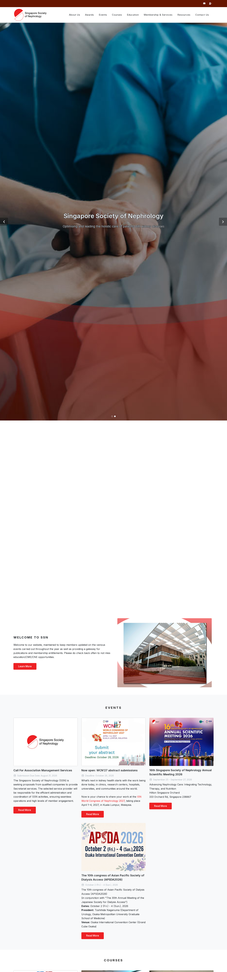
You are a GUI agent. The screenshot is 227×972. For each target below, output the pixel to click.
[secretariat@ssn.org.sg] (204, 3)
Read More (24, 809)
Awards (89, 14)
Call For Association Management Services (42, 770)
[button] (4, 314)
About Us (74, 14)
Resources (183, 14)
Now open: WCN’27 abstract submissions (109, 770)
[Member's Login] (210, 3)
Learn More (25, 666)
